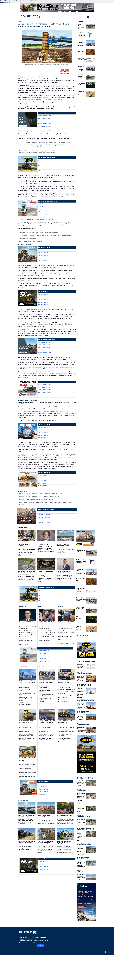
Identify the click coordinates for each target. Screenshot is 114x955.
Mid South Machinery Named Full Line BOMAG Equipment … (27, 721)
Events (21, 743)
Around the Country (83, 635)
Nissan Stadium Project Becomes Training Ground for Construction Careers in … (81, 730)
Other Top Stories (23, 800)
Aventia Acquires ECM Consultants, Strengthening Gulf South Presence (66, 726)
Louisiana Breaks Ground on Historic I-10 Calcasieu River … (46, 681)
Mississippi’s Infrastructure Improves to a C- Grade (64, 700)
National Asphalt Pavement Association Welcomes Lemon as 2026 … (27, 699)
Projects (60, 606)
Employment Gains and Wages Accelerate (82, 60)
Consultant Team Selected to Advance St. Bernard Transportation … (66, 632)
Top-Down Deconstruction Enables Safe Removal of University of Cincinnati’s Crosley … (80, 693)
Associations (23, 666)
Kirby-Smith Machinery (44, 115)
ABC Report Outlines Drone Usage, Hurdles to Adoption (81, 561)
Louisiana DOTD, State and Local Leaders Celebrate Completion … (27, 631)
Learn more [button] (37, 0)
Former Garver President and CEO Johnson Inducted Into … (46, 627)
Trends (60, 666)
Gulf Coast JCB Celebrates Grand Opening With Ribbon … (27, 730)
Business (60, 706)
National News (82, 21)
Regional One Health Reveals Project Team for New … (45, 730)
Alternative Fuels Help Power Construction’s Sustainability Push (82, 43)
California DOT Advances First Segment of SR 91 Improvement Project (81, 679)
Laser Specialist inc (43, 203)
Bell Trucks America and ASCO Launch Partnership (65, 721)
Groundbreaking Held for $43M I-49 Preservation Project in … (47, 691)
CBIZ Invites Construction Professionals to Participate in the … (66, 688)
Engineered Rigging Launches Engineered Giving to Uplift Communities (65, 682)
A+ (89, 16)
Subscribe (40, 945)
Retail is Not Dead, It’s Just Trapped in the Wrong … (81, 666)
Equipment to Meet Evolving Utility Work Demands (81, 599)
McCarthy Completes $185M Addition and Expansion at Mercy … (47, 735)
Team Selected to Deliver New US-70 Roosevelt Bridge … (47, 686)
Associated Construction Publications (12, 952)
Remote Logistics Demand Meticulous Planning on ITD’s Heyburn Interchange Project (81, 836)
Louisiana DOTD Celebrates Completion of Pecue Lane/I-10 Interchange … (46, 700)
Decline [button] (2, 2)
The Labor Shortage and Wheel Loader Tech (80, 552)
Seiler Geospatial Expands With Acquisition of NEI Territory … (65, 735)
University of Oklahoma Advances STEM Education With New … (46, 726)
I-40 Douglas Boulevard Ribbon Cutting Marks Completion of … (46, 695)
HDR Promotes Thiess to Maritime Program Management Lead (27, 639)
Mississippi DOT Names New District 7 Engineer (26, 643)
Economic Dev (42, 706)
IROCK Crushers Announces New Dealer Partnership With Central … (27, 726)
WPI (39, 160)
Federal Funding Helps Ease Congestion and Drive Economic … (66, 627)
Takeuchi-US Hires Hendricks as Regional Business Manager (46, 622)
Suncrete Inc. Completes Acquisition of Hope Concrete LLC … (66, 730)
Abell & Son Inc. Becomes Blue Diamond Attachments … (26, 739)
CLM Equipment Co (43, 250)
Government (41, 666)
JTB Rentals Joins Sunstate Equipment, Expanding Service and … (66, 740)
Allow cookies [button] (7, 2)
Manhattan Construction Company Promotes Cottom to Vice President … (47, 636)
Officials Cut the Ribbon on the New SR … (27, 777)
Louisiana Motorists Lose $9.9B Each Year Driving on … (65, 696)
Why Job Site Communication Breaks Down (81, 93)
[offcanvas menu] (92, 16)
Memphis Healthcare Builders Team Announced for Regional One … (47, 721)
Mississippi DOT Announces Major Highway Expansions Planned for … (66, 622)
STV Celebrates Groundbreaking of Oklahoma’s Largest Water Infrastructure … (27, 759)
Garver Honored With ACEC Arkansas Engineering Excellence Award (27, 689)
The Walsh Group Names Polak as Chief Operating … (27, 635)
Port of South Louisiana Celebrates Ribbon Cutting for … (27, 765)
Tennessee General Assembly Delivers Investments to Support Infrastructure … (65, 638)
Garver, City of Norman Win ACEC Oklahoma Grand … (27, 694)
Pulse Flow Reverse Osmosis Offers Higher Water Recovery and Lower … (81, 809)
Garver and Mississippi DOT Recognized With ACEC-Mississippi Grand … (66, 643)
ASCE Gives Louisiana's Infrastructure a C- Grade (25, 703)
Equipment (22, 706)
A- (85, 16)
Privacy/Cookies (110, 952)
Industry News (22, 527)
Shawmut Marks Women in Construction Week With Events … (27, 769)
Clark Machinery (43, 475)
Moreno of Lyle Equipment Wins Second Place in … (46, 641)
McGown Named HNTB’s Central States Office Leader (26, 622)
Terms (103, 952)
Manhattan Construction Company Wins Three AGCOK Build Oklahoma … (27, 682)
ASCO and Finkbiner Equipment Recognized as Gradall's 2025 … (26, 735)
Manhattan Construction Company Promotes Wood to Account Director (47, 631)
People (40, 606)
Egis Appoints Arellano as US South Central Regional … (27, 627)
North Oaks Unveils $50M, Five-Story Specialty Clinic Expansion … (47, 739)
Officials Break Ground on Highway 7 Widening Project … (27, 773)
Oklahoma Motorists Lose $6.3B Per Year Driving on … (66, 692)
